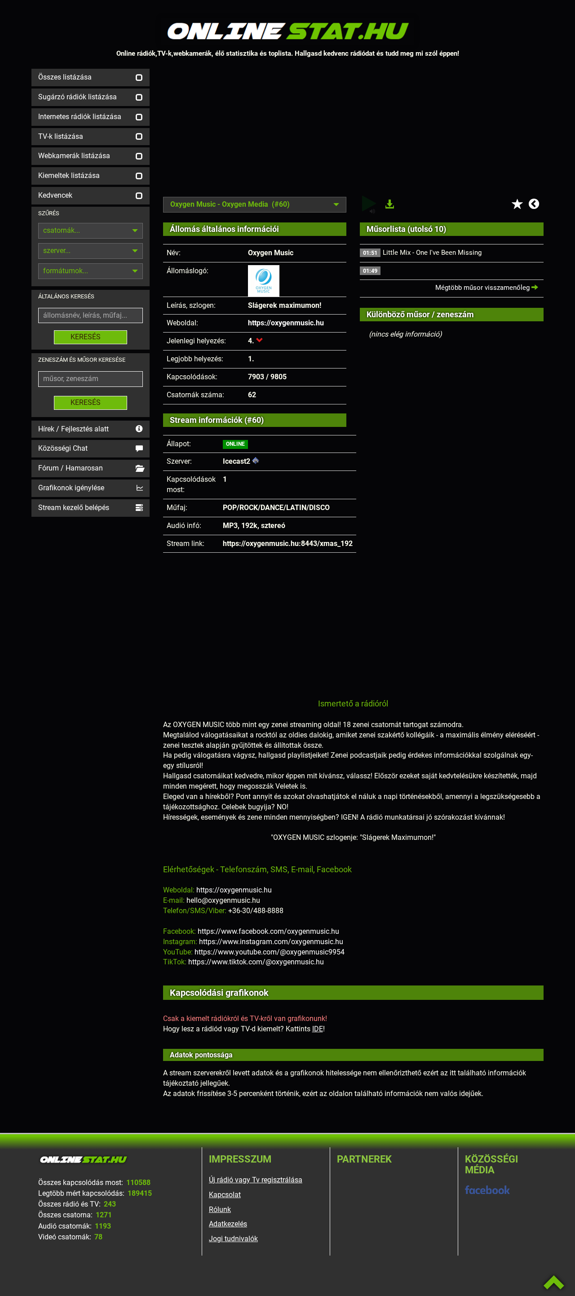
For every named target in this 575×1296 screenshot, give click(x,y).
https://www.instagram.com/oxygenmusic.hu (271, 941)
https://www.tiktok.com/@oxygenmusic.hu (256, 962)
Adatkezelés (228, 1224)
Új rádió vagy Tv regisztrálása (255, 1180)
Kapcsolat (225, 1194)
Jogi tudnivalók (233, 1238)
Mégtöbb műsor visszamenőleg (483, 288)
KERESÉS (86, 337)
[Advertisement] (353, 132)
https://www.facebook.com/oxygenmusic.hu (268, 931)
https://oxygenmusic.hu (286, 323)
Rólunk (220, 1209)
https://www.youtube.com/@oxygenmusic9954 (270, 952)
